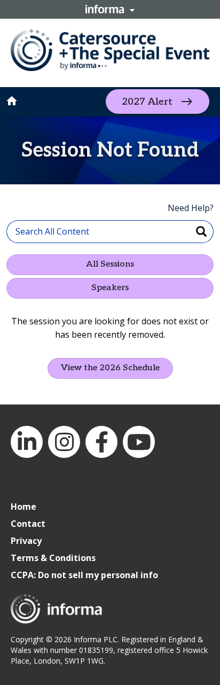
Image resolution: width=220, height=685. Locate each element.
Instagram (64, 442)
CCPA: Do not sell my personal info (84, 575)
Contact (28, 524)
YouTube (139, 442)
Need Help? (191, 208)
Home (23, 506)
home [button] (11, 101)
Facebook (101, 442)
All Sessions (110, 264)
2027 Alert (147, 101)
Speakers (110, 288)
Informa (110, 9)
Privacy (26, 541)
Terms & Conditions (53, 558)
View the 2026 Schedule (110, 368)
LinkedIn (27, 442)
